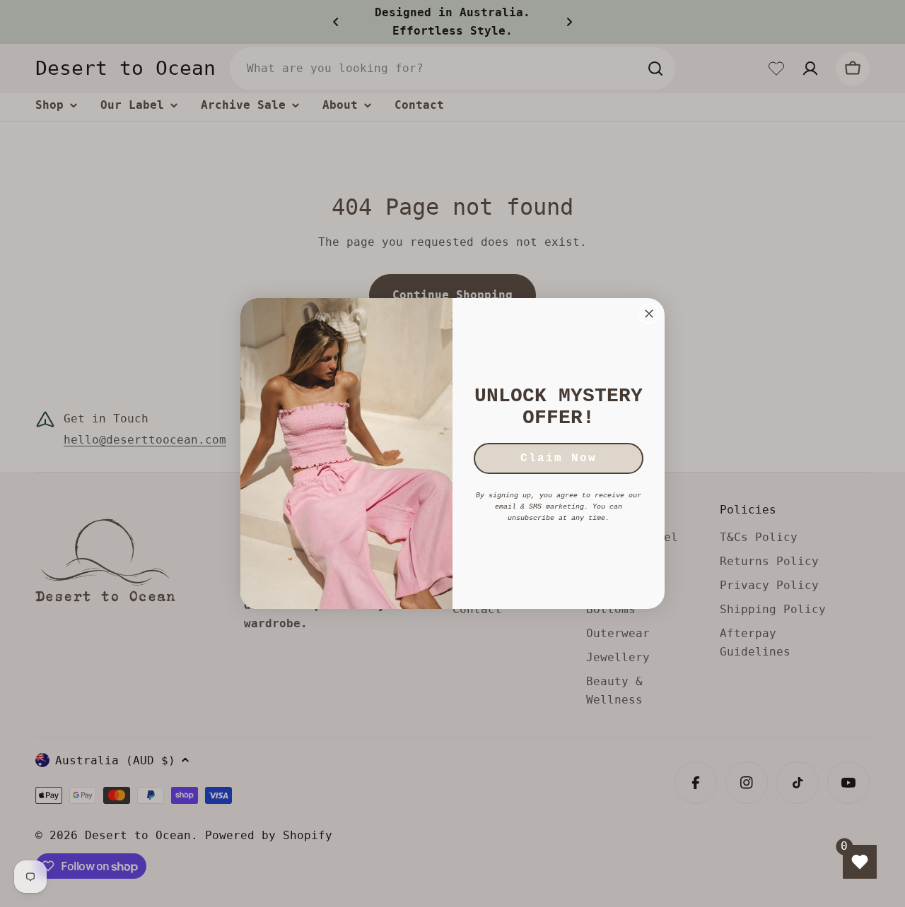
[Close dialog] (649, 313)
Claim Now (558, 458)
